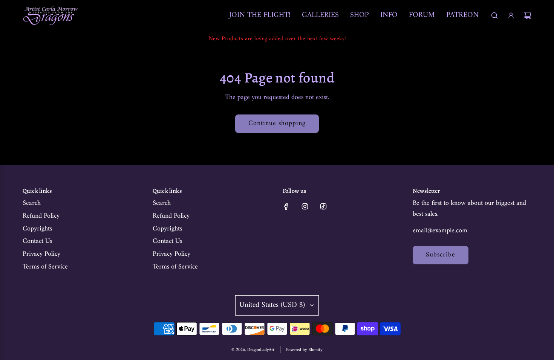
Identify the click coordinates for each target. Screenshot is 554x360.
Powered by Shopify (304, 350)
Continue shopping (277, 123)
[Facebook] (286, 206)
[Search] (494, 15)
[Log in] (511, 15)
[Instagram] (305, 206)
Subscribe (440, 255)
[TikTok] (323, 206)
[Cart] (527, 15)
